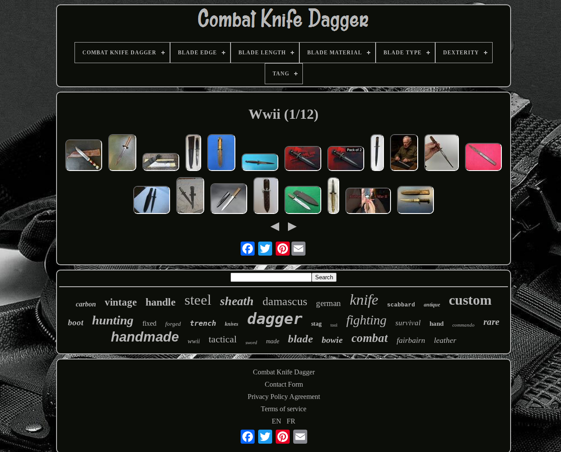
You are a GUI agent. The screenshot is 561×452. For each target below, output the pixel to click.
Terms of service (283, 409)
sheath (237, 301)
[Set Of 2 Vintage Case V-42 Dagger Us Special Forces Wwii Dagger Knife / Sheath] (345, 159)
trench (203, 323)
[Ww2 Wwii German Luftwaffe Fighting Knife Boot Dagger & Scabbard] (228, 199)
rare (491, 322)
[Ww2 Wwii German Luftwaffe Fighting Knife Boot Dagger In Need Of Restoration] (377, 153)
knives (231, 324)
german (328, 303)
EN (276, 421)
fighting (366, 320)
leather (445, 340)
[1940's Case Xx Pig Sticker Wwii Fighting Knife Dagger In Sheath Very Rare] (302, 201)
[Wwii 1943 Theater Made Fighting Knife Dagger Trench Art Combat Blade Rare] (122, 153)
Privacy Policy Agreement (284, 396)
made (272, 341)
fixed (149, 323)
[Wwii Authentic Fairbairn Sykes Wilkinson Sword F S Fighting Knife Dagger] (190, 196)
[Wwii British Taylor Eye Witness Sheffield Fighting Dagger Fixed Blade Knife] (193, 153)
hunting (113, 320)
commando (463, 324)
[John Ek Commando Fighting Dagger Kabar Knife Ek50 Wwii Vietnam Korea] (160, 163)
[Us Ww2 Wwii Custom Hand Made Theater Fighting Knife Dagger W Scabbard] (441, 153)
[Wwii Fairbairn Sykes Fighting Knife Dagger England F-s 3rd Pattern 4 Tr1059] (259, 163)
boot (75, 322)
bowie (332, 340)
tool (333, 325)
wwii (194, 341)
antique (432, 305)
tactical (223, 339)
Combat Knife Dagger (284, 372)
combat (370, 338)
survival (408, 323)
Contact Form (284, 384)
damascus (285, 301)
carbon (86, 304)
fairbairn (411, 340)
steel (198, 300)
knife (364, 300)
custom (470, 300)
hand (437, 323)
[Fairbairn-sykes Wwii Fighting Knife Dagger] (221, 153)
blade (300, 339)
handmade (145, 337)
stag (316, 323)
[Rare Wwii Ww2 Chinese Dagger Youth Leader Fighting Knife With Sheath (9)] (265, 196)
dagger (274, 318)
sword (251, 342)
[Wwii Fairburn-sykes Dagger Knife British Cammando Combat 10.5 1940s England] (333, 196)
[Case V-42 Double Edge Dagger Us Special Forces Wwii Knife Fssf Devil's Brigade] (404, 153)
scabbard (401, 305)
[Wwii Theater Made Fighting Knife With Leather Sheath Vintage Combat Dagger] (415, 201)
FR (291, 421)
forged (173, 323)
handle (161, 302)
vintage (121, 302)
